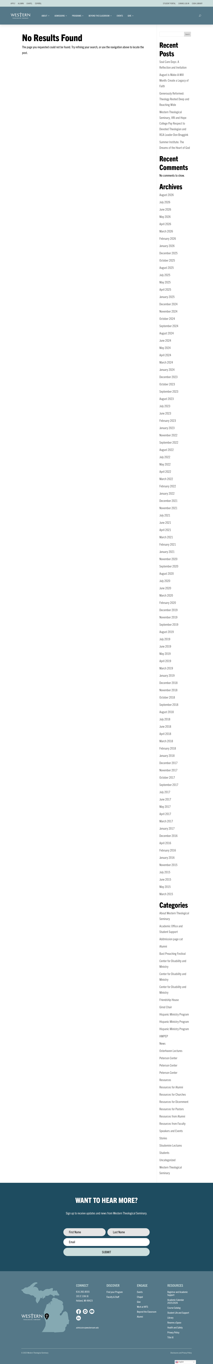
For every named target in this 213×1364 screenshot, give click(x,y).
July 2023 (164, 406)
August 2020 (166, 573)
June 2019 (165, 646)
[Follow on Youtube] (91, 1311)
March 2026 (166, 231)
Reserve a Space (174, 1322)
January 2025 (167, 297)
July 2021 (164, 515)
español (38, 3)
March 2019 (166, 668)
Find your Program (114, 1291)
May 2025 (165, 282)
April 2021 (165, 530)
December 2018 (168, 683)
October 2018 (167, 697)
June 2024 (165, 340)
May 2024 (165, 348)
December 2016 (168, 836)
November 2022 (168, 435)
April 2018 (165, 734)
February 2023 (167, 420)
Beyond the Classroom (99, 15)
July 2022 (164, 457)
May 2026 (165, 216)
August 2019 (166, 632)
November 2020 (168, 559)
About (44, 15)
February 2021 (167, 544)
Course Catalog (173, 1307)
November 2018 (168, 690)
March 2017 (166, 821)
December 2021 (168, 501)
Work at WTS (142, 1306)
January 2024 (167, 369)
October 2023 (167, 384)
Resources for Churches (172, 1094)
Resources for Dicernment (173, 1102)
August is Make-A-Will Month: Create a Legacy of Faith (174, 80)
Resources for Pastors (171, 1109)
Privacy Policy (173, 1332)
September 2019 (168, 624)
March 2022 (166, 479)
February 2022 (167, 486)
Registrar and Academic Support (177, 1293)
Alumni (163, 946)
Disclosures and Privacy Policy (181, 1352)
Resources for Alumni (171, 1087)
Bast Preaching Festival (172, 953)
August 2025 (166, 267)
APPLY (13, 3)
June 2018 (165, 726)
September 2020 (168, 566)
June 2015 (165, 879)
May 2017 (165, 806)
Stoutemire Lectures (170, 1145)
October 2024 (167, 318)
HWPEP (163, 1036)
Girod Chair (165, 1007)
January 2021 (167, 552)
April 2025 (165, 289)
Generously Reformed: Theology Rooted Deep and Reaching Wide (174, 99)
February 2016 (167, 850)
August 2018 (166, 712)
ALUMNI (21, 3)
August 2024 (166, 333)
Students (164, 1153)
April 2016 (165, 843)
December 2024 (168, 304)
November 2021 (168, 508)
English (181, 1361)
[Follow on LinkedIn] (78, 1318)
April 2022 (165, 471)
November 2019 (168, 617)
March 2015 (166, 894)
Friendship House (169, 1000)
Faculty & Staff (112, 1296)
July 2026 (164, 202)
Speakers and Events (171, 1131)
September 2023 (168, 391)
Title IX (170, 1337)
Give (129, 15)
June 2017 (165, 799)
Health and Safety (175, 1327)
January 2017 (167, 828)
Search (187, 34)
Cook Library (197, 3)
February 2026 (167, 238)
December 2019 (168, 610)
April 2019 (165, 661)
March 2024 (166, 362)
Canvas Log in (183, 3)
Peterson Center (168, 1058)
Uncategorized (167, 1160)
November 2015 (168, 865)
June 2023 (165, 413)
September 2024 (168, 326)
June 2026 (165, 209)
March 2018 (166, 741)
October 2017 (167, 777)
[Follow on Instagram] (85, 1311)
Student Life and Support (178, 1312)
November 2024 (168, 311)
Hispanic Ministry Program (174, 1014)
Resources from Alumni (172, 1116)
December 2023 (168, 377)
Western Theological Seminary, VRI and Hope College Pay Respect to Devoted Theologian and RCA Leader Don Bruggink (173, 123)
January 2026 (167, 246)
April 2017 (165, 814)
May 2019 (165, 653)
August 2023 (166, 399)
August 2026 (166, 195)
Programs (76, 15)
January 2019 (167, 675)
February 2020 (167, 602)
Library (170, 1317)
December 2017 (168, 763)
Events (120, 15)
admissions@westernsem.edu (87, 1327)
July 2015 (164, 872)
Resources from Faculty (172, 1123)
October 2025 (167, 260)
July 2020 (164, 581)
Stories (163, 1138)
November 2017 (168, 770)
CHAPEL (29, 3)
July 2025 (164, 275)
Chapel (140, 1296)
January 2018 (167, 755)
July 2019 (164, 639)
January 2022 (167, 493)
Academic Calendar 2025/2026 (175, 1301)
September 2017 (168, 785)
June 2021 (165, 522)
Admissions (59, 15)
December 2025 (168, 253)
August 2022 (166, 450)
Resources (165, 1080)
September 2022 (168, 442)
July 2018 (164, 719)
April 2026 (165, 224)
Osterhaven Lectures (170, 1051)
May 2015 (165, 887)
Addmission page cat (171, 939)
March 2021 (166, 537)
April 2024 (165, 355)
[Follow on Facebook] (78, 1311)
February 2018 (167, 748)
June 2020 (165, 588)
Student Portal (169, 3)
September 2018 (168, 704)
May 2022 (165, 464)
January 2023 (167, 428)
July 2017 (164, 792)
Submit (106, 1252)
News (162, 1043)
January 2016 (167, 857)
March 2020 (166, 595)
